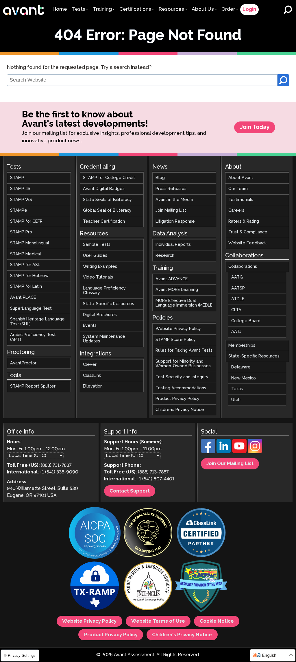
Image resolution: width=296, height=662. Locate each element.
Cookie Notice (217, 621)
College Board (245, 321)
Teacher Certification (104, 221)
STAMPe (18, 210)
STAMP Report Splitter (33, 386)
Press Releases (171, 189)
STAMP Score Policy (176, 340)
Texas (237, 389)
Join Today (255, 127)
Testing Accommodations (181, 388)
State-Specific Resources (108, 304)
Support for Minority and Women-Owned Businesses (183, 364)
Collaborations (242, 266)
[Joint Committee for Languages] (148, 587)
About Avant (240, 178)
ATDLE (237, 299)
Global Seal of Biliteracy (107, 210)
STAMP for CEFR (26, 221)
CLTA (236, 310)
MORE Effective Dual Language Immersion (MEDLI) (184, 303)
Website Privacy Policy (178, 329)
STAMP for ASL (25, 265)
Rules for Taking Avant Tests (184, 350)
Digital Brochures (100, 315)
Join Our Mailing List (230, 463)
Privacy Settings (21, 655)
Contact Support (130, 491)
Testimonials (240, 200)
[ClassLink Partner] (201, 533)
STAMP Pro (21, 232)
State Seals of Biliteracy (107, 200)
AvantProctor (23, 363)
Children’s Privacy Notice (180, 409)
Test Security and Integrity (182, 377)
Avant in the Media (174, 200)
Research (165, 255)
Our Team (238, 189)
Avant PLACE (23, 297)
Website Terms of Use (158, 621)
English (269, 655)
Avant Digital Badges (104, 189)
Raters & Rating (243, 221)
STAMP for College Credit (109, 178)
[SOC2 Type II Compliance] (95, 533)
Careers (236, 210)
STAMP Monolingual (29, 243)
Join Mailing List (171, 210)
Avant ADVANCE (172, 279)
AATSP (238, 288)
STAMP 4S (20, 189)
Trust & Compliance (247, 232)
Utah (235, 400)
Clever (90, 364)
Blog (160, 178)
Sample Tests (96, 244)
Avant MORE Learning (177, 289)
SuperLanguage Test (31, 308)
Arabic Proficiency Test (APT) (33, 337)
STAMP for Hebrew (29, 276)
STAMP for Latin (26, 286)
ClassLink (92, 375)
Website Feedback (247, 243)
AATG (237, 277)
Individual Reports (173, 244)
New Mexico (243, 378)
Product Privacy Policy (177, 399)
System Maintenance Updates (104, 339)
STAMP (17, 178)
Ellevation (93, 386)
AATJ (236, 331)
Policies (162, 318)
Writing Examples (100, 266)
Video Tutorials (98, 277)
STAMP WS (21, 200)
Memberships (241, 345)
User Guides (95, 255)
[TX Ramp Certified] (95, 587)
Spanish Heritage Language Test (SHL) (37, 322)
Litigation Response (175, 221)
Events (90, 325)
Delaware (241, 367)
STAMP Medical (25, 254)
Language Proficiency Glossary (104, 291)
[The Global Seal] (148, 533)
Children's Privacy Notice (182, 634)
